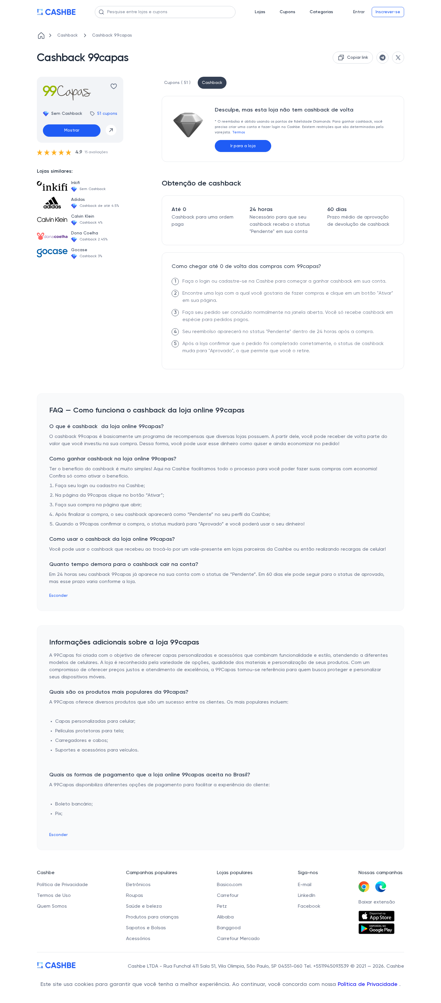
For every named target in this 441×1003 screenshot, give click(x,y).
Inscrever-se (388, 12)
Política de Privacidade (368, 984)
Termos (238, 132)
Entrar (358, 12)
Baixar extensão (376, 902)
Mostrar (71, 130)
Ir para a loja (243, 146)
